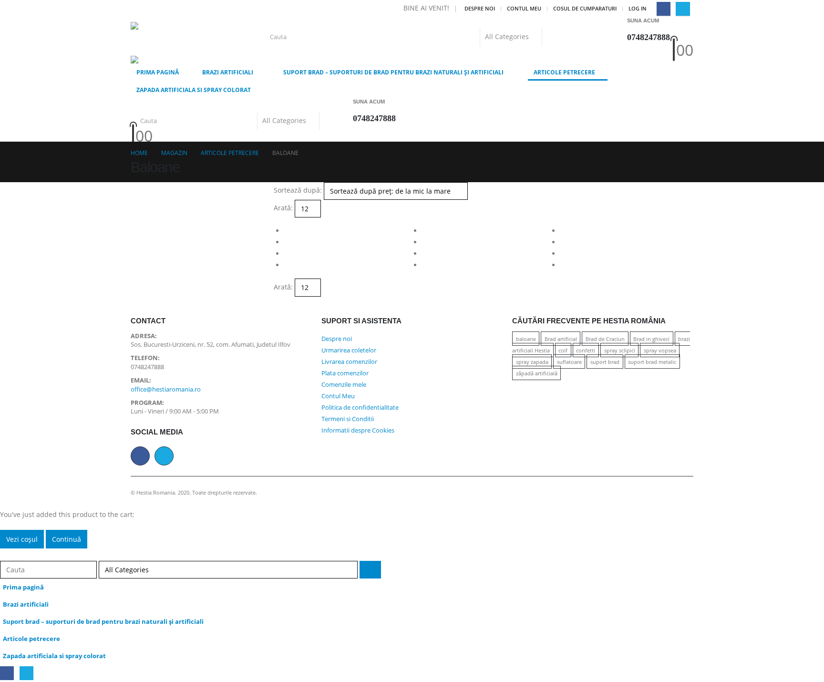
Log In (637, 8)
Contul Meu (338, 396)
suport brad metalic (652, 361)
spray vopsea (660, 350)
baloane (526, 338)
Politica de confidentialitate (360, 407)
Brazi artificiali (227, 72)
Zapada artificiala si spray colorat (193, 90)
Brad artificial (561, 338)
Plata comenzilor (345, 373)
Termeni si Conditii (347, 419)
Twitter (164, 455)
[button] (5, 553)
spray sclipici (619, 350)
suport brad (604, 361)
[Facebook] (663, 9)
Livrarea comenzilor (349, 362)
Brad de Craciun (605, 338)
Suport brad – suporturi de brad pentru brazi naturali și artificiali (393, 72)
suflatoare (569, 361)
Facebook (140, 455)
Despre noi (479, 8)
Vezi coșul (22, 539)
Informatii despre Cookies (357, 430)
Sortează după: (298, 190)
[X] (683, 9)
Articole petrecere (564, 72)
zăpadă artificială (536, 373)
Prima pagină (157, 72)
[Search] (552, 36)
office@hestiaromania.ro (166, 389)
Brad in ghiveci (651, 338)
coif (562, 350)
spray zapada (532, 361)
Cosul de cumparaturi (585, 8)
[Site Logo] (170, 37)
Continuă (66, 539)
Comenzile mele (343, 385)
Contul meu (524, 8)
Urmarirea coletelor (348, 350)
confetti (585, 350)
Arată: (283, 207)
